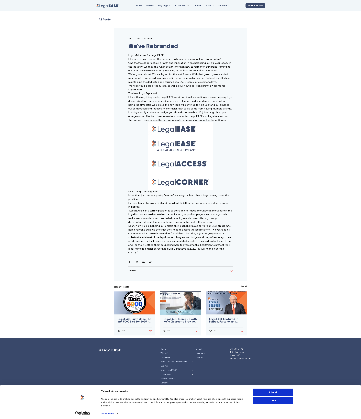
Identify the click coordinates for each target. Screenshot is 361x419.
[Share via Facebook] (129, 262)
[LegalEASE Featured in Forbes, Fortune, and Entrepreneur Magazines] (226, 302)
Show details (107, 413)
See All (244, 286)
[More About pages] (213, 5)
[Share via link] (150, 262)
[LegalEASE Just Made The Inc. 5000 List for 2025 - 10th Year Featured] (134, 302)
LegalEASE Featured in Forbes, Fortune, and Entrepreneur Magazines (225, 320)
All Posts (105, 19)
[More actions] (231, 38)
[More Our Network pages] (188, 5)
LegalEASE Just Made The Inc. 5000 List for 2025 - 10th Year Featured (134, 320)
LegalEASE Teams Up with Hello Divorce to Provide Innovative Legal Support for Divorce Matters (180, 320)
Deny (273, 400)
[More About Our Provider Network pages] (192, 361)
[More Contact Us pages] (192, 374)
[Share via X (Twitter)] (136, 262)
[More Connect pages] (228, 5)
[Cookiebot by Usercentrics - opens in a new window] (82, 413)
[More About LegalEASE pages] (192, 370)
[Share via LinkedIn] (143, 262)
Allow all (273, 392)
